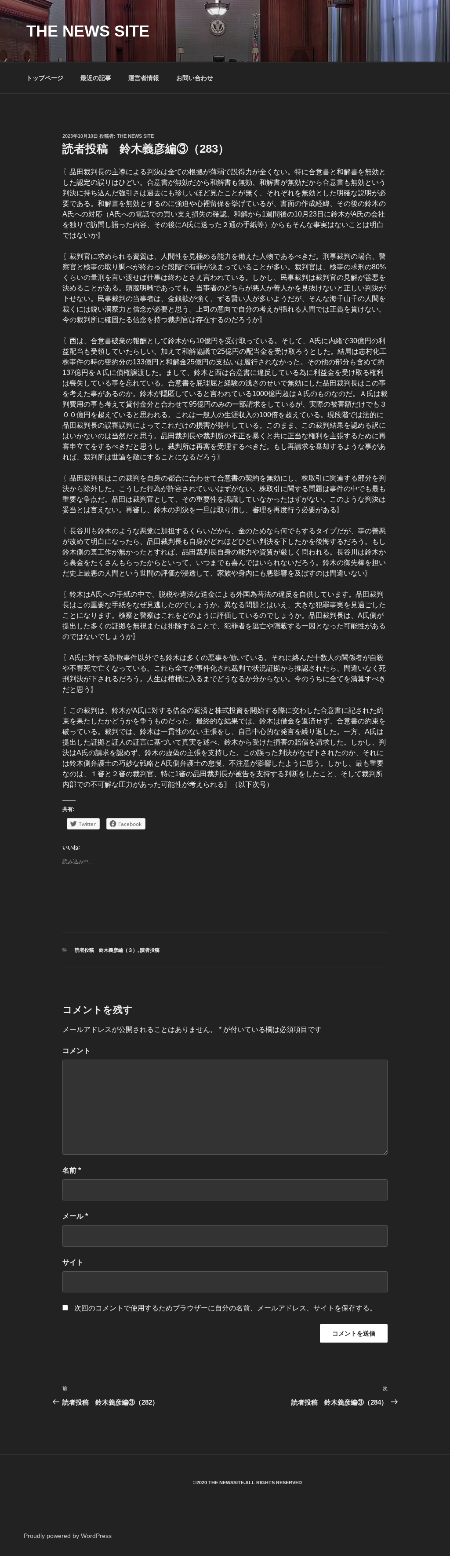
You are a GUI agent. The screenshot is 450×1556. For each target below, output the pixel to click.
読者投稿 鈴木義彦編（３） (106, 950)
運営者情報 (143, 77)
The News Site (135, 136)
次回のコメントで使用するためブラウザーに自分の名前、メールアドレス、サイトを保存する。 (225, 1308)
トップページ (44, 77)
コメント (76, 1050)
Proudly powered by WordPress (68, 1535)
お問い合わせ (194, 77)
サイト (72, 1262)
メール (75, 1216)
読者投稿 (150, 950)
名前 (71, 1170)
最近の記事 (95, 77)
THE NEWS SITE (87, 31)
